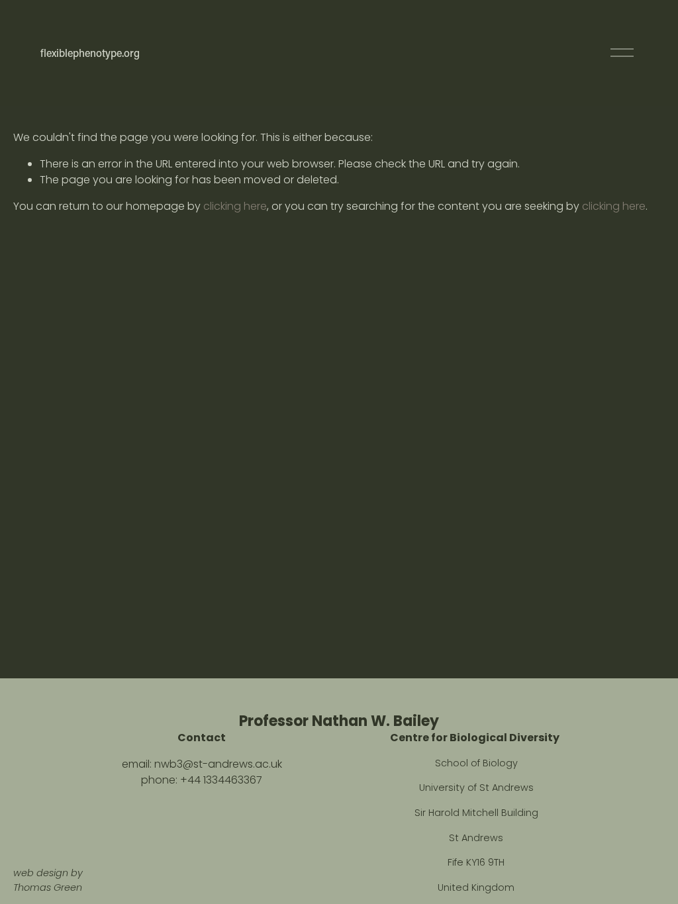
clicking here (235, 206)
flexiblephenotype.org (90, 53)
